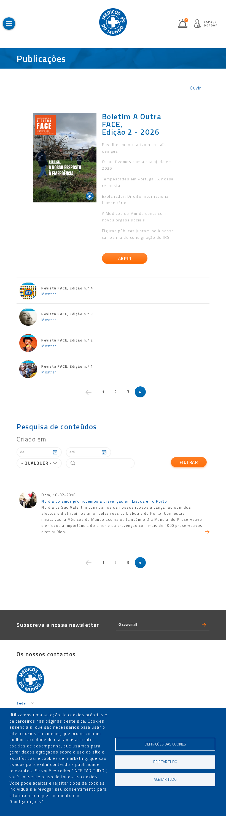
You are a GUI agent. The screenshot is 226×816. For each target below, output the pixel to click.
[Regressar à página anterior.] (88, 392)
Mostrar (49, 294)
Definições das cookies (165, 744)
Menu (9, 23)
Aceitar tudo (165, 779)
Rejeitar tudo (165, 762)
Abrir (124, 258)
